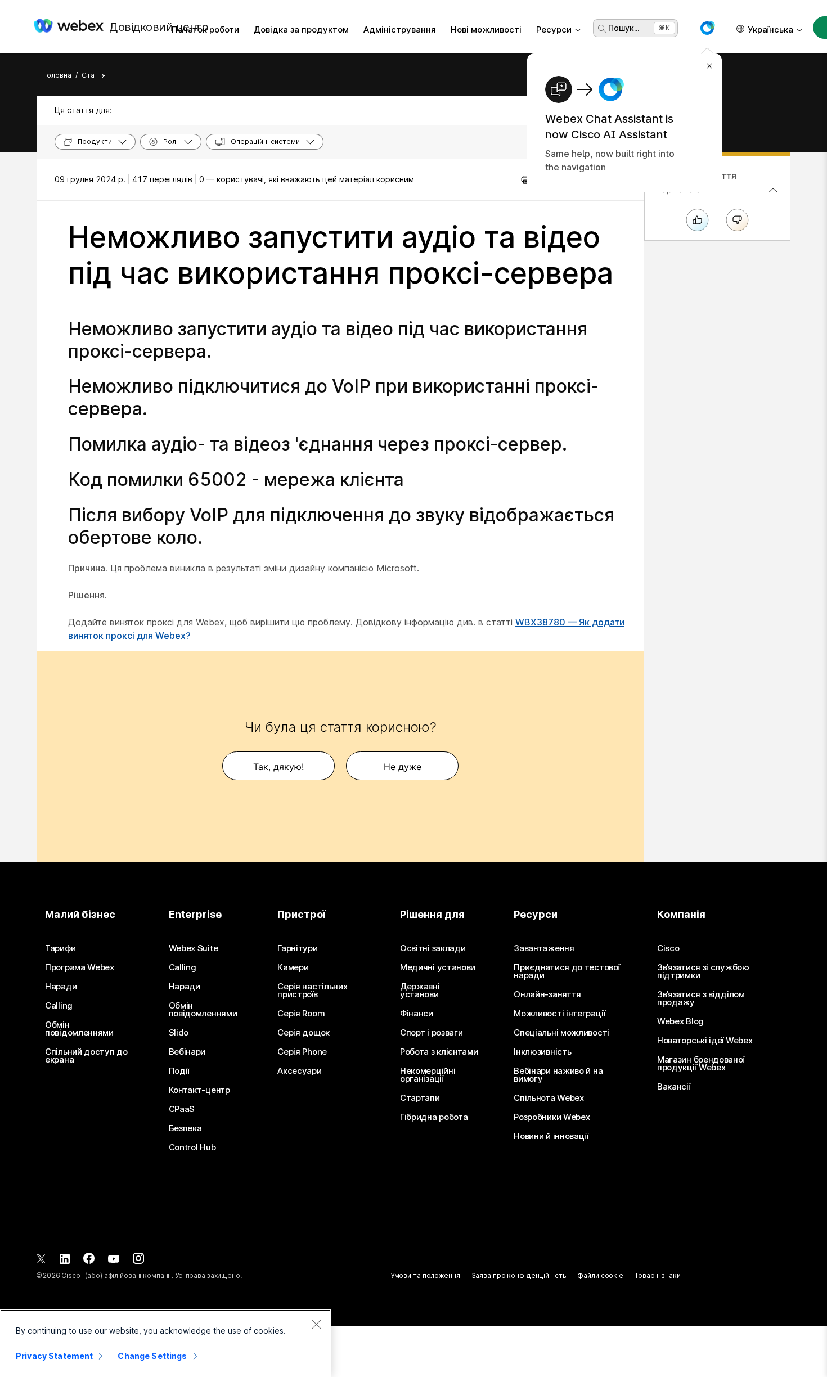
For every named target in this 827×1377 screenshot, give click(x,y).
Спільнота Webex (549, 1098)
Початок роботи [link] (205, 29)
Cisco (668, 948)
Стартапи (420, 1098)
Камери (292, 967)
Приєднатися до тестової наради (566, 971)
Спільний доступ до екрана (86, 1056)
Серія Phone (302, 1052)
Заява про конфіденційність (519, 1275)
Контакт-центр (199, 1090)
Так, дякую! (278, 766)
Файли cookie (600, 1275)
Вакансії (674, 1087)
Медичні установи (437, 967)
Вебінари (187, 1052)
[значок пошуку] (602, 29)
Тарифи (60, 948)
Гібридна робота (434, 1117)
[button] (707, 28)
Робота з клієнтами (439, 1052)
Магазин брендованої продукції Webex (700, 1064)
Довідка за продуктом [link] (301, 29)
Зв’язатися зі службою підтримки (703, 971)
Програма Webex (79, 967)
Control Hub (192, 1147)
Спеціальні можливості (561, 1033)
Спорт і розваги (431, 1033)
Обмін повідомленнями (79, 1029)
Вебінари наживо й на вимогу (558, 1075)
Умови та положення (425, 1275)
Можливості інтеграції (559, 1014)
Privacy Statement (54, 1356)
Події (179, 1071)
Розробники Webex (552, 1117)
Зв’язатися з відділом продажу (701, 998)
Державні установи (420, 990)
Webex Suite (193, 948)
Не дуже (402, 766)
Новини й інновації (551, 1136)
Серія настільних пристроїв (312, 990)
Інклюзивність (542, 1052)
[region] (165, 1343)
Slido (179, 1033)
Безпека (185, 1128)
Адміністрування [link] (399, 29)
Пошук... (623, 28)
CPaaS (182, 1109)
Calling (59, 1006)
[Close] (316, 1324)
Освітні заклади (433, 948)
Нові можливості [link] (486, 29)
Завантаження (544, 948)
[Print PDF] (525, 179)
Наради (61, 987)
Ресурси (554, 29)
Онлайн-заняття (547, 994)
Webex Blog (680, 1021)
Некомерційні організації (427, 1075)
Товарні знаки (657, 1275)
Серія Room (301, 1014)
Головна (57, 75)
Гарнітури (297, 948)
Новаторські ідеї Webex (704, 1041)
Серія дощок (303, 1033)
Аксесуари (299, 1071)
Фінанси (416, 1014)
